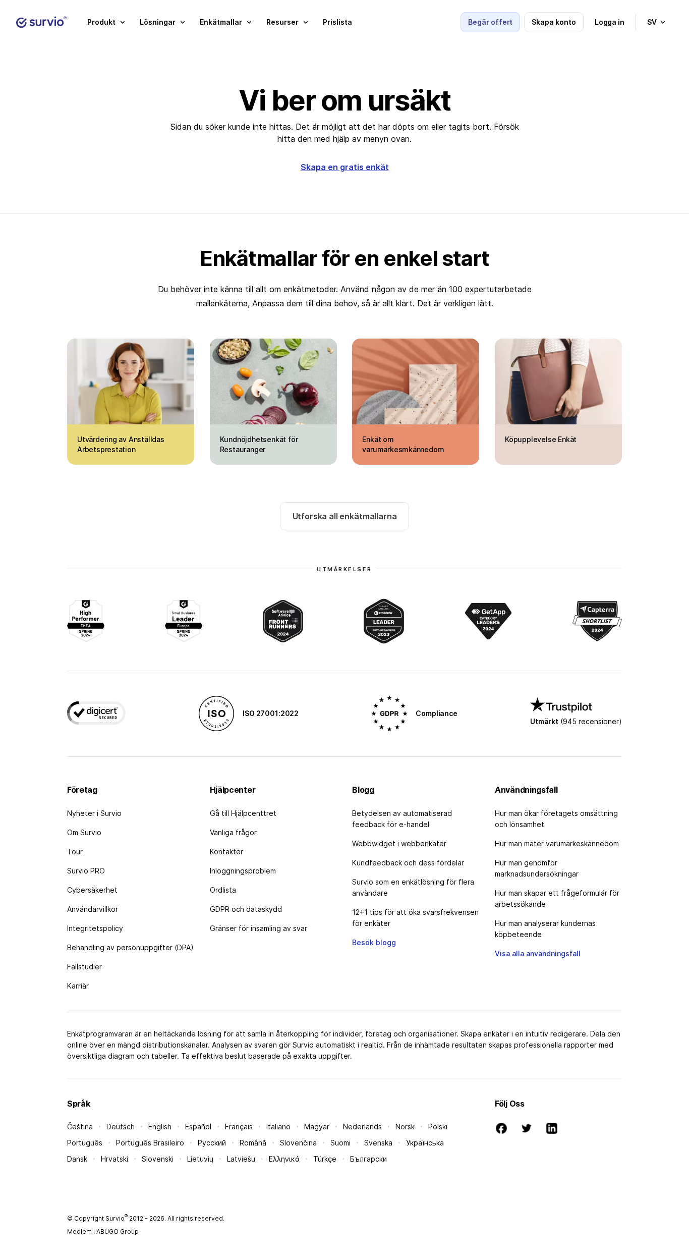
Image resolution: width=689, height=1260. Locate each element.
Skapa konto (554, 22)
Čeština (80, 1126)
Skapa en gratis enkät (345, 167)
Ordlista (223, 890)
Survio (116, 1218)
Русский (212, 1142)
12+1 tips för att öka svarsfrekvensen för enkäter (415, 917)
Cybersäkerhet (92, 890)
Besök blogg (374, 942)
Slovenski (158, 1159)
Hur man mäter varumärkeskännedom (557, 843)
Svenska (378, 1142)
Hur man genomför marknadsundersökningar (537, 868)
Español (198, 1126)
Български (368, 1159)
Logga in (609, 22)
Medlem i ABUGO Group (103, 1231)
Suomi (340, 1142)
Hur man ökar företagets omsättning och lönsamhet (556, 819)
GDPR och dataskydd (246, 909)
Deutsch (120, 1126)
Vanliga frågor (233, 832)
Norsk (405, 1126)
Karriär (78, 985)
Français (239, 1126)
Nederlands (362, 1126)
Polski (437, 1126)
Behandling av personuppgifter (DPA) (130, 947)
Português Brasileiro (150, 1142)
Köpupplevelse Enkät (541, 439)
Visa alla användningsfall (538, 953)
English (159, 1126)
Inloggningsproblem (243, 870)
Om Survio (84, 832)
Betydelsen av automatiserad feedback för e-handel (402, 819)
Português (84, 1142)
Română (253, 1142)
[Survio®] (41, 22)
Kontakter (226, 851)
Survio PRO (86, 870)
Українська (425, 1142)
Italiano (278, 1126)
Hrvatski (114, 1159)
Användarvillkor (92, 909)
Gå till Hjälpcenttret (243, 813)
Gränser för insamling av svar (258, 928)
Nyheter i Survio (94, 813)
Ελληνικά (284, 1159)
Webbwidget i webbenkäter (399, 843)
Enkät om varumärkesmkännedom (403, 444)
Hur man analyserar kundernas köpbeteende (545, 929)
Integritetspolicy (95, 928)
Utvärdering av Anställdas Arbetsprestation (120, 444)
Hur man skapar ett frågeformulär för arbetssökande (557, 898)
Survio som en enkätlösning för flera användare (413, 887)
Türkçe (324, 1159)
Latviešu (241, 1159)
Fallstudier (84, 966)
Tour (75, 851)
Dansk (77, 1159)
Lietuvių (200, 1159)
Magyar (316, 1126)
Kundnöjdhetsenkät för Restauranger (259, 444)
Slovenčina (298, 1142)
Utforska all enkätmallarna (345, 516)
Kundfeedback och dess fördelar (408, 862)
